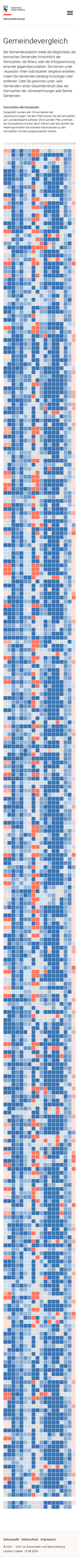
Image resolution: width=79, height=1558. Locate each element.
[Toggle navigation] (70, 13)
